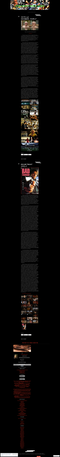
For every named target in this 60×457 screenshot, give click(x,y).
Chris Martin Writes (22, 407)
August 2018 (22, 428)
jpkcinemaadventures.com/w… (22, 418)
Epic (24, 383)
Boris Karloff (22, 390)
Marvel (16, 395)
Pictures (16, 396)
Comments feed (22, 423)
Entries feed (22, 422)
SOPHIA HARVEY (22, 409)
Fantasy (28, 383)
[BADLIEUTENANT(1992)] (27, 165)
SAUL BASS (23, 453)
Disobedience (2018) (22, 371)
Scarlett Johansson (16, 397)
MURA (22, 411)
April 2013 (22, 440)
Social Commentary (20, 386)
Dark (15, 166)
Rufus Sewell (25, 396)
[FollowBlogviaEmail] (22, 362)
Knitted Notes (22, 412)
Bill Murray (19, 390)
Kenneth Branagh (24, 394)
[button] (25, 102)
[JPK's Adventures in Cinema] (30, 5)
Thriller (27, 386)
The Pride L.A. (30, 33)
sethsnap (22, 406)
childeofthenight (22, 404)
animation (15, 390)
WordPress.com (22, 424)
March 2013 (22, 441)
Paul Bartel (25, 395)
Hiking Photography (22, 405)
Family (26, 383)
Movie (13, 22)
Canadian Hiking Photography (22, 410)
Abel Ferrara (16, 167)
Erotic (20, 392)
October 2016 (22, 435)
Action (23, 380)
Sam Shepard (28, 396)
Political (21, 385)
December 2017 (22, 433)
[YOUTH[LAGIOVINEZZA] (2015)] (29, 18)
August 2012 (22, 446)
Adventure (26, 380)
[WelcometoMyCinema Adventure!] (30, 343)
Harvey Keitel (21, 393)
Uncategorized (22, 387)
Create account (22, 421)
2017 (20, 389)
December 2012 (22, 443)
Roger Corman (22, 396)
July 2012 (22, 447)
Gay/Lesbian (17, 393)
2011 (14, 389)
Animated (29, 389)
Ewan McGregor (23, 392)
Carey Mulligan (28, 390)
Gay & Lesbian (17, 384)
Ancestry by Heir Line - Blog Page (22, 408)
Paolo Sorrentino (16, 22)
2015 (13, 20)
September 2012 (22, 445)
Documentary (18, 392)
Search (37, 456)
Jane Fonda (14, 21)
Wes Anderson (24, 397)
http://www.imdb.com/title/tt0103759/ (26, 293)
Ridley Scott (20, 396)
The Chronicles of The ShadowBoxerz (22, 400)
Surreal (25, 386)
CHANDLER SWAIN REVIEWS (22, 413)
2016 (19, 389)
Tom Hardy (18, 397)
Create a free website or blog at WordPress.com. (22, 454)
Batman (17, 390)
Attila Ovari (22, 402)
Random (39, 456)
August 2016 (22, 437)
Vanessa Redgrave (21, 397)
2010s (20, 381)
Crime (15, 165)
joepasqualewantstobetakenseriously (22, 415)
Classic (22, 382)
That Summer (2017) (22, 370)
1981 (24, 388)
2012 (16, 389)
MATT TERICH (42, 453)
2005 (27, 388)
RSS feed (38, 456)
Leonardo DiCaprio (29, 394)
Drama (17, 166)
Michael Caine (18, 395)
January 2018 (22, 432)
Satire (27, 385)
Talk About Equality (22, 414)
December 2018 (22, 427)
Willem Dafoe (28, 397)
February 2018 (22, 431)
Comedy (26, 381)
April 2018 (22, 430)
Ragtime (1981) (22, 372)
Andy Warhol (26, 389)
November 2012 (22, 444)
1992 (14, 167)
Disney (15, 392)
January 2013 (22, 442)
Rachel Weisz (16, 23)
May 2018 (22, 429)
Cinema (15, 20)
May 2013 (22, 439)
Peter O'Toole (27, 395)
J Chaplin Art (22, 401)
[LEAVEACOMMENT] (23, 158)
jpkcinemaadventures (15, 17)
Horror (24, 384)
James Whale (17, 394)
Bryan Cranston (25, 390)
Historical (21, 384)
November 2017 (22, 434)
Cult (17, 165)
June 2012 (22, 448)
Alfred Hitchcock (23, 389)
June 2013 (22, 438)
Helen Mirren (24, 393)
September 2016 (22, 436)
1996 (25, 388)
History (27, 393)
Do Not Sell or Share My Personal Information (38, 454)
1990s (14, 165)
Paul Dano (13, 23)
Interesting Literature (22, 403)
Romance (24, 385)
